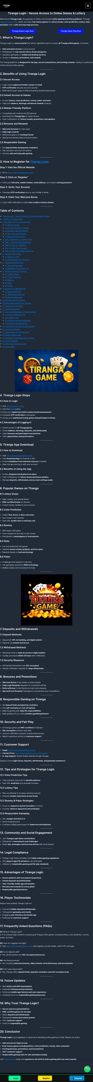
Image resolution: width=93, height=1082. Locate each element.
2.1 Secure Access (12, 225)
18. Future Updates (10, 341)
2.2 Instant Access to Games (17, 228)
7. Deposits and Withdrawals (14, 289)
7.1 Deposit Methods (13, 292)
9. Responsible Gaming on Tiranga (16, 303)
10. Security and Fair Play (12, 306)
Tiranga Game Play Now (71, 31)
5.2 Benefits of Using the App (17, 268)
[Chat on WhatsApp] (87, 1069)
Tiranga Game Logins (9, 22)
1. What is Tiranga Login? (12, 219)
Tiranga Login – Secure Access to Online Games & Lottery (26, 216)
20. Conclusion (8, 347)
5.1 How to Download (14, 266)
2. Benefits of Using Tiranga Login (16, 222)
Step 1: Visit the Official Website (18, 242)
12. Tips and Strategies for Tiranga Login (19, 312)
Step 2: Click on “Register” (15, 245)
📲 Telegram (77, 1078)
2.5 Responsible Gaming (15, 237)
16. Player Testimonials (11, 335)
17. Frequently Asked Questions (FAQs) (18, 338)
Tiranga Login (39, 161)
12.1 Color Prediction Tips (15, 315)
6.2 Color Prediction (13, 277)
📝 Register (45, 1078)
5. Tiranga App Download (12, 263)
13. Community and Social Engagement (18, 326)
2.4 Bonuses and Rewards (15, 234)
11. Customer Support (11, 309)
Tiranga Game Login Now (23, 31)
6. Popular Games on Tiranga (14, 271)
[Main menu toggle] (88, 5)
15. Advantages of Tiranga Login (15, 332)
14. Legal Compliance (11, 329)
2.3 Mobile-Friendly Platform (16, 231)
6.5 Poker (9, 286)
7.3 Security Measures (14, 297)
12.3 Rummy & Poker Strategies (18, 321)
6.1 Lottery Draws (12, 274)
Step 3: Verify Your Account (16, 248)
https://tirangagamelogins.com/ (21, 173)
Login (12, 409)
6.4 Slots (8, 283)
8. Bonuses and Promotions (13, 300)
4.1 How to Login (12, 257)
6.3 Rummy (9, 280)
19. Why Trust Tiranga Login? (14, 344)
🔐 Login (14, 1078)
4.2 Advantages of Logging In (17, 260)
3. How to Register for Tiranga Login (17, 239)
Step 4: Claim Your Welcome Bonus (19, 251)
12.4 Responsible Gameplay (16, 323)
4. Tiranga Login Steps (11, 254)
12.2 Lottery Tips (12, 318)
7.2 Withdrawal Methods (15, 294)
